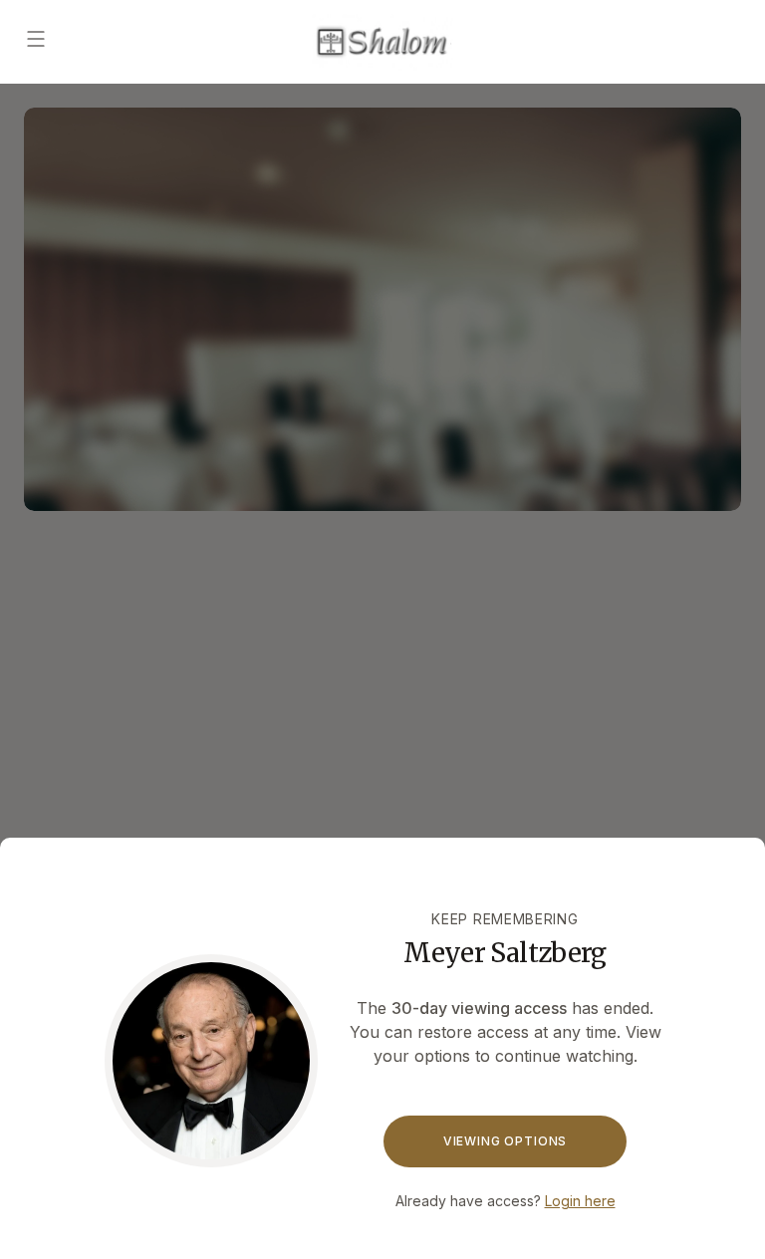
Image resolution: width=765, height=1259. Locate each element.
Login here (580, 1200)
